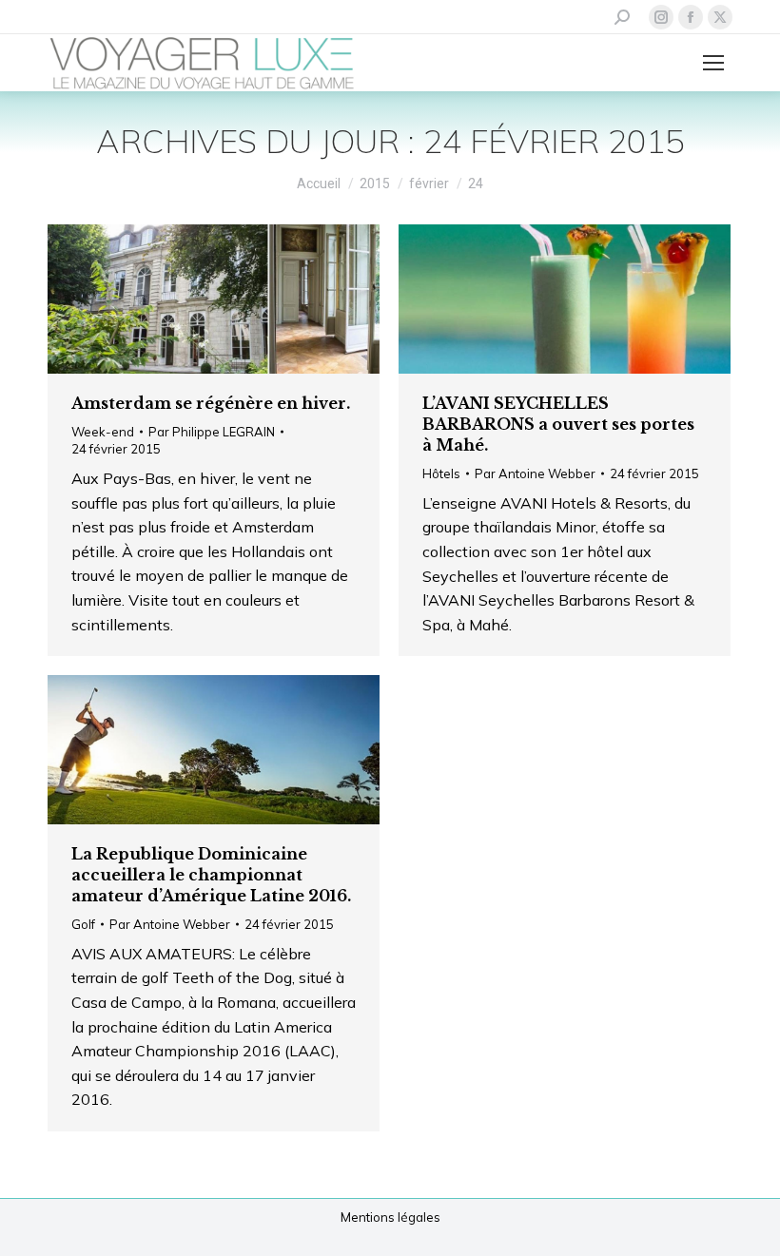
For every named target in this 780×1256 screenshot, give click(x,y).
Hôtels (441, 473)
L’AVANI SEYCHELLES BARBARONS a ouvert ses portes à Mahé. (558, 424)
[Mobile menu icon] (713, 63)
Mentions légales (390, 1217)
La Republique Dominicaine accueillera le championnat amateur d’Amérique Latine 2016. (211, 874)
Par (211, 431)
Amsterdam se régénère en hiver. (210, 403)
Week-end (102, 431)
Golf (83, 924)
